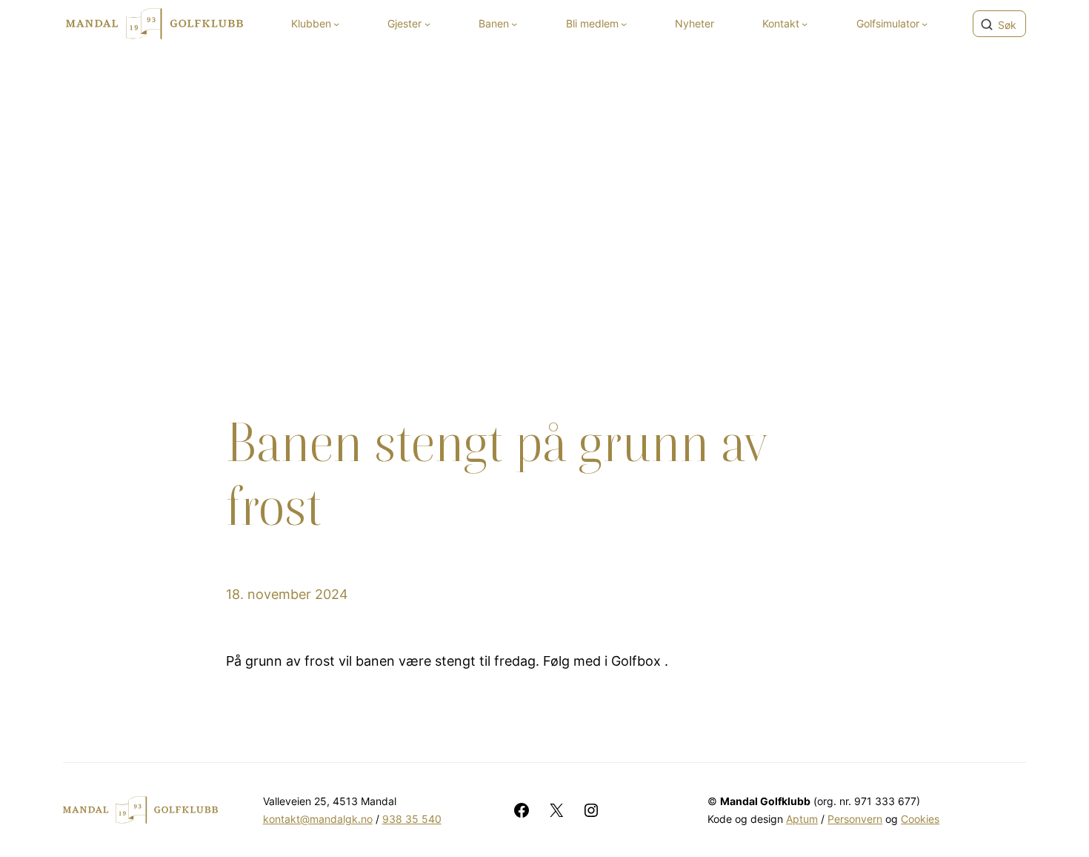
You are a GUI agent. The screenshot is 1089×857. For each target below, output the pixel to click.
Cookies (920, 819)
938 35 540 (412, 819)
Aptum (802, 819)
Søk (1007, 25)
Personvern (854, 819)
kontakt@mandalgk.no (318, 819)
